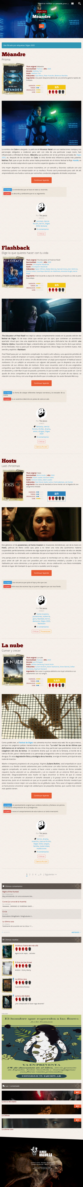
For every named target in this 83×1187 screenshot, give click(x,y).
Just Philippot (38, 662)
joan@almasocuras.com (44, 1167)
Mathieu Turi (37, 71)
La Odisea (6, 1115)
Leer (41, 26)
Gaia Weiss (39, 76)
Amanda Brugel (66, 271)
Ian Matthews (55, 271)
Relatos (47, 1164)
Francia (39, 69)
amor (35, 431)
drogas (41, 431)
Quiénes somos (35, 1163)
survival (39, 221)
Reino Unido (41, 475)
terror (41, 223)
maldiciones (41, 848)
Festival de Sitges (26, 742)
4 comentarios (43, 437)
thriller (41, 429)
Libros (52, 1164)
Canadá (39, 262)
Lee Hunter (69, 482)
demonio (36, 621)
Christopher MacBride (41, 264)
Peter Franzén (49, 76)
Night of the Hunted (10, 891)
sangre (46, 844)
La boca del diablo (22, 996)
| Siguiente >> (50, 874)
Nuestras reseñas (53, 3)
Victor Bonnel (64, 667)
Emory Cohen (31, 271)
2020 (49, 69)
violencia (46, 616)
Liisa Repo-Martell (43, 271)
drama (47, 429)
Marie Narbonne (53, 667)
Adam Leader (38, 477)
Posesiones (45, 631)
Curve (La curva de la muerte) (14, 901)
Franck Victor (49, 664)
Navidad (40, 619)
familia (36, 846)
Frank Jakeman (59, 482)
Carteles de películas (37, 1164)
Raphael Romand (40, 669)
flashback (41, 623)
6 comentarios (43, 229)
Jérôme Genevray (37, 664)
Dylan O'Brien (40, 269)
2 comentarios (43, 627)
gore (35, 619)
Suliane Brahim (40, 667)
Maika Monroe (51, 269)
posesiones (37, 616)
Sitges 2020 (45, 621)
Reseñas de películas (47, 1163)
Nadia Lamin (48, 482)
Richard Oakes (48, 477)
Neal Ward (39, 482)
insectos (35, 841)
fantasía (44, 226)
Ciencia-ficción (41, 447)
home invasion (43, 614)
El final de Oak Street (23, 962)
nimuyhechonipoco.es (46, 1168)
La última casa (8, 921)
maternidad (44, 846)
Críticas (41, 234)
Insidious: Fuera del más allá (26, 945)
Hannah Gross (62, 269)
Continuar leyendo (41, 180)
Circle (4, 911)
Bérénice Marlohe (61, 76)
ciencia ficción (45, 841)
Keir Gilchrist (72, 269)
